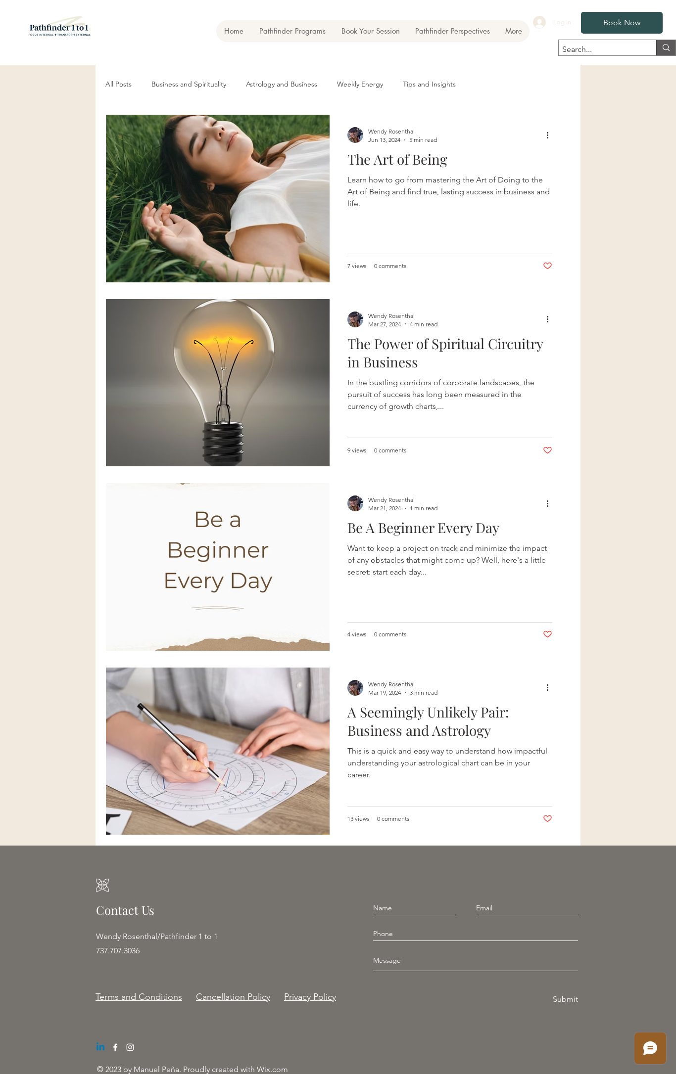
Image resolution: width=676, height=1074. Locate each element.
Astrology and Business (281, 84)
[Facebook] (115, 1047)
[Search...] (666, 47)
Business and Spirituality (188, 84)
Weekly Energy (360, 84)
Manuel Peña (156, 1069)
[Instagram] (130, 1047)
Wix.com (272, 1069)
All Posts (118, 84)
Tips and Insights (429, 84)
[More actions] (551, 135)
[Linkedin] (100, 1047)
